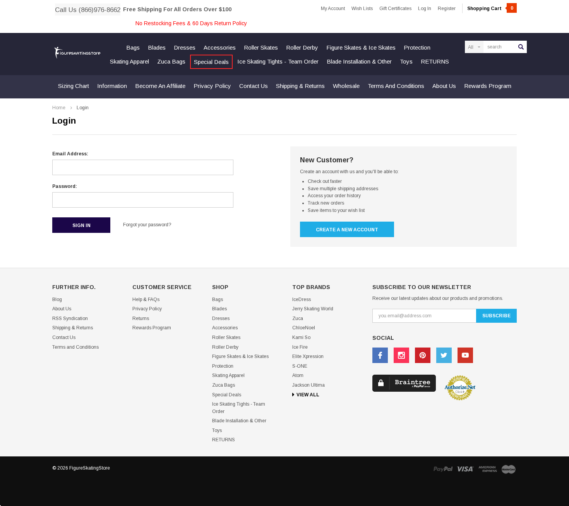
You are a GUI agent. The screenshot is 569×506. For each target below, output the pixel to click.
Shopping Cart (490, 8)
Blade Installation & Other (359, 61)
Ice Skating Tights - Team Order (278, 61)
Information (112, 86)
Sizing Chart (73, 86)
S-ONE (299, 366)
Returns (140, 318)
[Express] (487, 469)
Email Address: (70, 154)
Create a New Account (347, 229)
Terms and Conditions (396, 86)
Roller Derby (302, 47)
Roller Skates (261, 47)
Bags (133, 47)
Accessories (220, 47)
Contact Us (253, 86)
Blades (157, 47)
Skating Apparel (129, 61)
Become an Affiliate (160, 86)
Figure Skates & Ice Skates (361, 47)
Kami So (301, 337)
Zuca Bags (171, 61)
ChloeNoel (303, 327)
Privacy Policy (212, 86)
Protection (417, 47)
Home (58, 107)
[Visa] (465, 469)
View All (307, 395)
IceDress (301, 299)
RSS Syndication (70, 318)
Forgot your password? (147, 224)
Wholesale (346, 86)
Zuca (297, 318)
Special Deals (211, 62)
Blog (57, 299)
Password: (64, 186)
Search (521, 47)
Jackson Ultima (308, 385)
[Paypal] (442, 469)
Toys (406, 61)
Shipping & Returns (300, 86)
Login (83, 107)
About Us (444, 86)
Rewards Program (487, 86)
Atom (297, 375)
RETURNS (435, 61)
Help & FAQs (145, 299)
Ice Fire (300, 347)
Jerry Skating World (312, 309)
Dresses (184, 47)
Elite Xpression (308, 356)
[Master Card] (508, 469)
